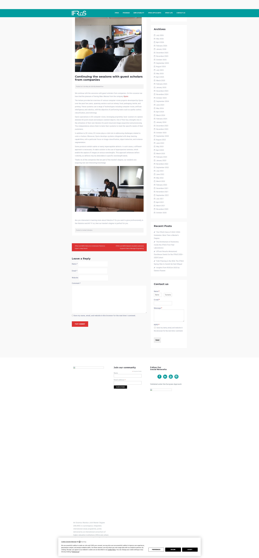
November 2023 (162, 129)
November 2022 (162, 164)
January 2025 (161, 87)
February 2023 (161, 157)
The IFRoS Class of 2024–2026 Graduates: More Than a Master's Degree (167, 235)
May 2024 (160, 108)
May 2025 (160, 74)
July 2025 (160, 70)
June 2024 (160, 105)
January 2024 (161, 122)
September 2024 (162, 101)
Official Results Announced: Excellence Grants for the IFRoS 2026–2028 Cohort (168, 254)
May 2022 (160, 178)
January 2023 (161, 160)
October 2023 (161, 133)
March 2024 (160, 115)
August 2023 (161, 140)
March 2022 (160, 181)
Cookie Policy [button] (112, 549)
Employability (139, 13)
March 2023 (160, 153)
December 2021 (162, 188)
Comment (76, 283)
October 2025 (161, 60)
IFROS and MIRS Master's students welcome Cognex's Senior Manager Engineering (130, 247)
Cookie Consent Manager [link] (69, 541)
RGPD (156, 325)
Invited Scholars (87, 230)
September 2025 (162, 63)
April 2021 (160, 202)
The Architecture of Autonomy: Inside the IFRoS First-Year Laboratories (166, 245)
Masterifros (99, 86)
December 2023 (162, 126)
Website (75, 278)
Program (126, 13)
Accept (189, 549)
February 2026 (161, 46)
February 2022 (161, 185)
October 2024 (161, 98)
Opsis (126, 96)
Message (158, 308)
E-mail (157, 300)
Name (75, 264)
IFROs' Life (169, 13)
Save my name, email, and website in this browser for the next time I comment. (105, 316)
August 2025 (161, 67)
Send (157, 340)
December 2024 (162, 91)
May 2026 (160, 39)
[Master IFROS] (79, 13)
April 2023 (160, 150)
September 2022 (162, 167)
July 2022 (160, 171)
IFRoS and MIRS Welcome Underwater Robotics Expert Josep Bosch (90, 247)
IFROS (117, 13)
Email (74, 271)
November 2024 (162, 94)
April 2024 (160, 112)
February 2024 (161, 119)
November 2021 (162, 192)
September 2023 (162, 136)
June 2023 (160, 143)
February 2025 (161, 84)
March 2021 (160, 206)
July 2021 (160, 199)
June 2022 (160, 174)
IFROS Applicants (154, 13)
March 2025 (160, 80)
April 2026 (160, 42)
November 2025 (162, 56)
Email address (120, 380)
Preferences (156, 549)
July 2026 (160, 35)
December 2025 (162, 53)
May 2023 (160, 147)
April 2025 (160, 77)
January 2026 (161, 49)
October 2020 (161, 213)
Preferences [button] (75, 552)
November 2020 (162, 209)
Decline (173, 549)
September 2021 (162, 195)
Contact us (181, 13)
